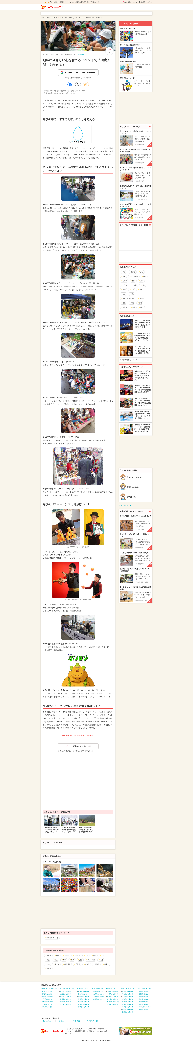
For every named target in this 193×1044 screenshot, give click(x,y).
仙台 (133, 281)
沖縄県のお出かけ (144, 1009)
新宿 (94, 955)
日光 (101, 960)
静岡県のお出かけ (98, 999)
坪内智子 (81, 54)
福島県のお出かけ (47, 1007)
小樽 (133, 307)
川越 (80, 960)
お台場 (49, 955)
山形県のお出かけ (47, 1004)
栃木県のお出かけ (83, 1004)
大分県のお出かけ (144, 1002)
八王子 (66, 955)
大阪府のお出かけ (112, 991)
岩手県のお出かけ (47, 999)
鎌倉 (56, 960)
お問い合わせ (46, 1021)
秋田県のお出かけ (47, 1002)
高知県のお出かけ (127, 1007)
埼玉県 (87, 964)
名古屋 (133, 272)
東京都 (57, 964)
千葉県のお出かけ (83, 996)
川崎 (72, 960)
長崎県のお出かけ (144, 996)
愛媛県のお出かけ (127, 1004)
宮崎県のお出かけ (144, 1004)
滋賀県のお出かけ (112, 1004)
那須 (48, 964)
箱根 (64, 960)
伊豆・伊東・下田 (128, 298)
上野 (86, 955)
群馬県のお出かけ (83, 1002)
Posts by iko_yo (125, 505)
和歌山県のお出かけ (113, 1002)
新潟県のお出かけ (65, 996)
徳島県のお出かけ (127, 1012)
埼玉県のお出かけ (83, 999)
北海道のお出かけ (47, 991)
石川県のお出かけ (65, 999)
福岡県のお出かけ (144, 991)
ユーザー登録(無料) (139, 2)
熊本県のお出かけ (144, 999)
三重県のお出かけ (98, 996)
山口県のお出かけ (127, 996)
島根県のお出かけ (127, 1002)
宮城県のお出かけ (47, 994)
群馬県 (97, 964)
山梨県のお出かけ (65, 994)
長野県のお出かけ (65, 991)
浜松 (140, 303)
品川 (57, 955)
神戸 (124, 276)
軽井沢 (125, 307)
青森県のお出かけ (47, 996)
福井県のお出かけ (65, 1004)
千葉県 (78, 964)
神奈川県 (67, 964)
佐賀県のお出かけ (144, 994)
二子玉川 (77, 955)
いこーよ (46, 2)
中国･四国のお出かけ (128, 988)
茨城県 (49, 969)
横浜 (48, 960)
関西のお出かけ (111, 988)
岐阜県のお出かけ (98, 994)
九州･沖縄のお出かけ (144, 988)
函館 (141, 307)
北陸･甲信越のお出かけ (67, 988)
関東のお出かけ (82, 988)
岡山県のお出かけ (127, 994)
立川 (102, 955)
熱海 (132, 294)
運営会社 (62, 1021)
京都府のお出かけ (112, 994)
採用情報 (76, 1021)
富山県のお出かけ (65, 1002)
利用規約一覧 (92, 1021)
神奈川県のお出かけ (84, 994)
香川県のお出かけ (127, 1009)
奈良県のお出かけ (112, 999)
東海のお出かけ (97, 988)
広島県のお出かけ (127, 991)
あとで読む (127, 2)
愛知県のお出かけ (98, 991)
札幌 (143, 285)
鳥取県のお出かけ (127, 999)
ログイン (149, 2)
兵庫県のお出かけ (112, 996)
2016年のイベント (52, 938)
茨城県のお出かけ (83, 1007)
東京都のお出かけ (83, 991)
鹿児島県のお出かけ (145, 1007)
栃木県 (106, 964)
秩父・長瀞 (91, 960)
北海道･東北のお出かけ (49, 988)
